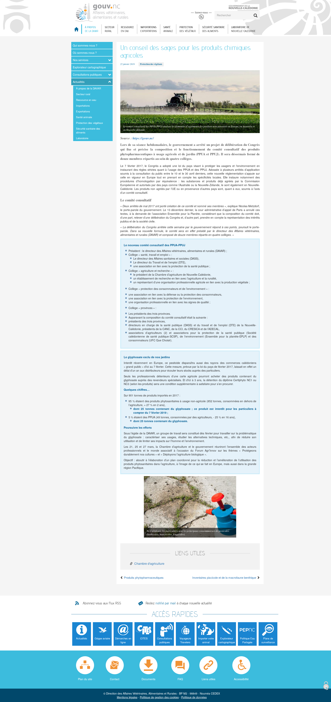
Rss (201, 17)
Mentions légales (127, 697)
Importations (83, 105)
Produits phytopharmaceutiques (143, 577)
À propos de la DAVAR (88, 88)
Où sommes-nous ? (85, 53)
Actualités (78, 82)
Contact (114, 679)
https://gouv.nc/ (143, 138)
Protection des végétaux (89, 123)
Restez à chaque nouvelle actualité (179, 603)
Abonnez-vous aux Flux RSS (102, 603)
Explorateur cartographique (89, 67)
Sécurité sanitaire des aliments (88, 130)
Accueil (76, 30)
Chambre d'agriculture (149, 563)
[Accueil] (102, 12)
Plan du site (85, 679)
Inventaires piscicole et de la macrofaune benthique (224, 577)
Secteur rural (83, 94)
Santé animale (84, 117)
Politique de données (194, 697)
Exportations (83, 111)
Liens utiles (208, 679)
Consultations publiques (87, 74)
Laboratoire (82, 138)
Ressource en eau (86, 100)
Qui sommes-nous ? (85, 45)
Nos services (80, 60)
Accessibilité (241, 679)
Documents (148, 679)
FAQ (180, 679)
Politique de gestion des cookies (159, 697)
